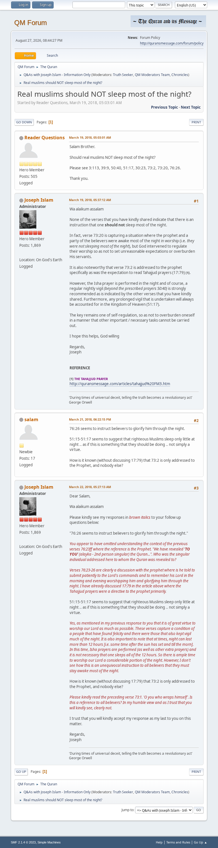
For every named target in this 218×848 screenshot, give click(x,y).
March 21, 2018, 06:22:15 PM (90, 419)
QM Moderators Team (152, 74)
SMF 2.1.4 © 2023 (23, 842)
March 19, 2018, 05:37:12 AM (90, 200)
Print (196, 122)
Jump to (127, 809)
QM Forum (30, 22)
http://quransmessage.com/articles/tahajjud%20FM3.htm (120, 383)
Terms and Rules (178, 842)
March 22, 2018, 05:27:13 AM (90, 487)
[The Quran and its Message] (21, 252)
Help (159, 842)
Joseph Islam (38, 200)
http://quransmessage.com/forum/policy (172, 43)
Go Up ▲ (200, 842)
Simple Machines (49, 842)
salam (31, 419)
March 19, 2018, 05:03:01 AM (90, 137)
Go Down (24, 122)
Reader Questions (44, 137)
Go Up (21, 771)
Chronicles (179, 74)
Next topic (191, 107)
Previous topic (164, 107)
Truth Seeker (123, 74)
